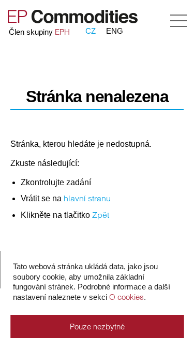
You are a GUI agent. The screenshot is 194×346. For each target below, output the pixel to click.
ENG (114, 30)
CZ (90, 30)
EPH (62, 32)
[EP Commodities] (71, 21)
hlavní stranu (87, 198)
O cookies (126, 297)
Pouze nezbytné (97, 326)
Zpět (100, 215)
